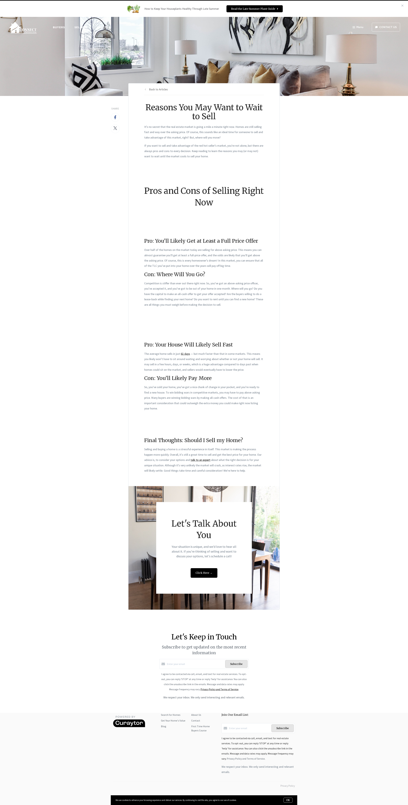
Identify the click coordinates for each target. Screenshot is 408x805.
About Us (196, 714)
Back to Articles (158, 89)
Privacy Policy (287, 785)
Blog (163, 726)
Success (104, 27)
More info (241, 800)
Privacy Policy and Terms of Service (219, 689)
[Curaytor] (129, 726)
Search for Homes (170, 714)
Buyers (59, 27)
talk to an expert (200, 460)
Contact (195, 720)
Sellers (80, 27)
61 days (185, 354)
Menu (359, 27)
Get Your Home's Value (173, 720)
